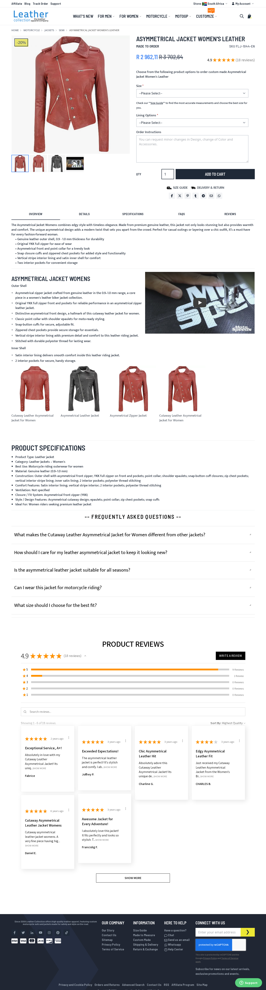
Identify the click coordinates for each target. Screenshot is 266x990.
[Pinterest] (187, 196)
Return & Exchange (145, 949)
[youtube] (40, 932)
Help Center (175, 949)
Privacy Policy (111, 944)
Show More (39, 768)
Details (84, 214)
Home (15, 30)
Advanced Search (133, 984)
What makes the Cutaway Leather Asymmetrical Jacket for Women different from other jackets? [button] (109, 535)
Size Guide (140, 930)
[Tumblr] (195, 196)
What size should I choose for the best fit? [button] (55, 605)
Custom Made (142, 939)
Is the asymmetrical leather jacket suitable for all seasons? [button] (72, 570)
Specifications (133, 214)
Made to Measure (144, 935)
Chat (170, 935)
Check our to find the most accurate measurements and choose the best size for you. (191, 105)
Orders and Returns (107, 984)
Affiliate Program (182, 984)
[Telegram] (203, 196)
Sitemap (107, 939)
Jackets (49, 30)
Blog (27, 3)
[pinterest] (58, 932)
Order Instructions (148, 132)
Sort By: (215, 723)
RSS (166, 984)
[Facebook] (172, 196)
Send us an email (178, 939)
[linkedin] (32, 932)
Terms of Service (113, 949)
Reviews (230, 214)
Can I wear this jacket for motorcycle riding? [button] (58, 588)
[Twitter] (180, 196)
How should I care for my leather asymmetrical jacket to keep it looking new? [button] (90, 553)
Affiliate (16, 3)
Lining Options (146, 115)
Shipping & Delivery (145, 944)
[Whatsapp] (219, 196)
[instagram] (49, 932)
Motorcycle (31, 30)
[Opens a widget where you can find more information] (248, 983)
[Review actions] (68, 737)
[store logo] (31, 16)
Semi (62, 30)
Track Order (40, 3)
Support (55, 3)
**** (157, 103)
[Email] (211, 196)
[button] (210, 3)
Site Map (202, 984)
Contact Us (109, 935)
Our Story (108, 930)
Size (139, 86)
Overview (35, 214)
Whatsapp (174, 944)
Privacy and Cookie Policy (75, 984)
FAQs (181, 214)
